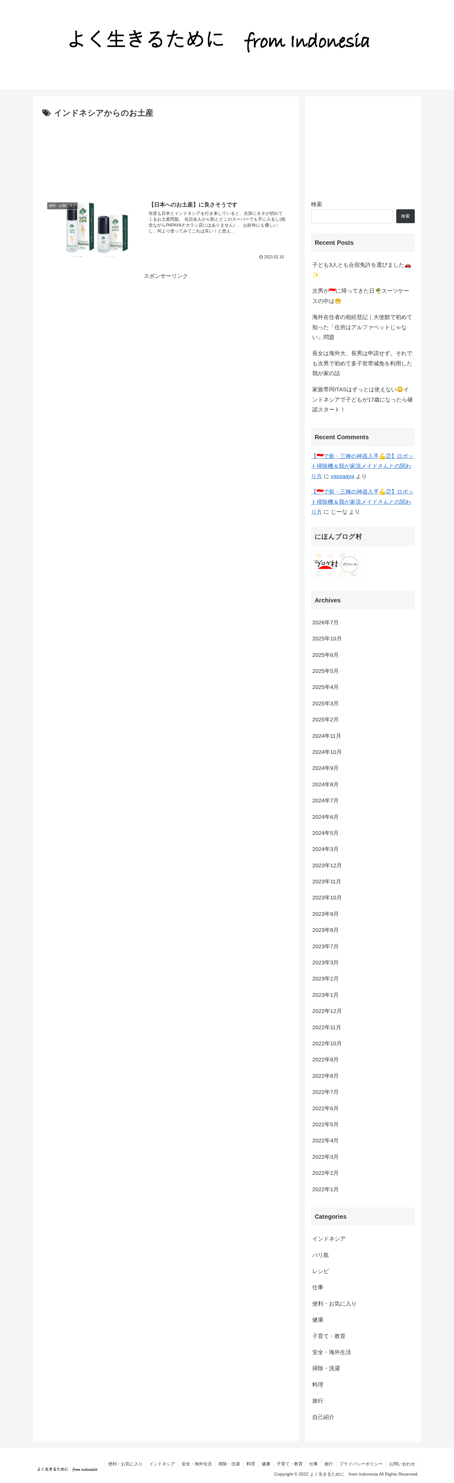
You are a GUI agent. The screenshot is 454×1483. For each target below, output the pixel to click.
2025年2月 (325, 720)
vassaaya (342, 476)
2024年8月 (325, 784)
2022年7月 (325, 1092)
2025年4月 (325, 687)
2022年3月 (325, 1157)
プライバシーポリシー (361, 1463)
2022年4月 (325, 1141)
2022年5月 (325, 1125)
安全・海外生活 (331, 1352)
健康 (317, 1320)
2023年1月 (325, 995)
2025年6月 (325, 655)
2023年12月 (327, 865)
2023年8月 (325, 930)
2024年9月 (325, 768)
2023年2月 (325, 979)
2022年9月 (325, 1060)
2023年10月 (327, 898)
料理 (317, 1385)
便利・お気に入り (334, 1304)
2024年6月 (325, 817)
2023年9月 (325, 914)
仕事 (317, 1288)
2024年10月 (327, 752)
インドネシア (329, 1239)
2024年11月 (326, 736)
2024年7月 (325, 801)
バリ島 (320, 1255)
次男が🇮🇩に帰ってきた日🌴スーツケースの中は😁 (360, 296)
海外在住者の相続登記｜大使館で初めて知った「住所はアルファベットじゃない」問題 (362, 327)
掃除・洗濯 (326, 1369)
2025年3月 (325, 703)
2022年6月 (325, 1108)
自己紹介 (323, 1417)
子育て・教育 (329, 1336)
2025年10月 (327, 639)
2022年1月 (325, 1189)
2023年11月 (326, 882)
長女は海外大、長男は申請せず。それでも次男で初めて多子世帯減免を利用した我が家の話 (362, 363)
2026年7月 (325, 622)
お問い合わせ (402, 1463)
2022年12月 (327, 1011)
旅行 (317, 1401)
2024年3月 (325, 849)
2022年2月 (325, 1173)
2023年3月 (325, 963)
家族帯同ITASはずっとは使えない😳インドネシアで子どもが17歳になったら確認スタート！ (362, 399)
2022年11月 (326, 1027)
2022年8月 (325, 1076)
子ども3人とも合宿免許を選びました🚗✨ (361, 270)
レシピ (320, 1271)
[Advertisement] (165, 154)
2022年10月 (327, 1044)
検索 (316, 204)
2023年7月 (325, 946)
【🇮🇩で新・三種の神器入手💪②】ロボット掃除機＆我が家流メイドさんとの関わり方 (362, 466)
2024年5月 (325, 833)
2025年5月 (325, 671)
